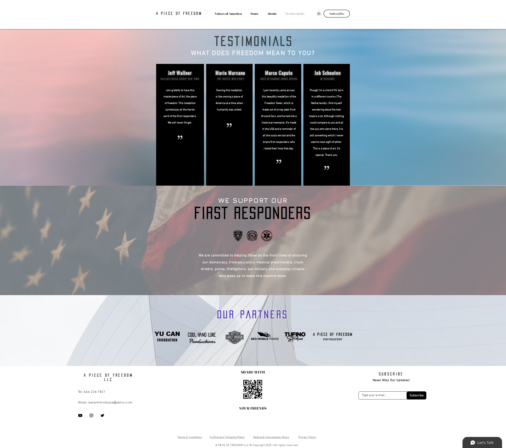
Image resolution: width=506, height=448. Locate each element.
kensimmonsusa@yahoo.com (110, 403)
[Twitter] (102, 415)
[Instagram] (91, 415)
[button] (270, 14)
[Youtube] (80, 415)
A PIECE (166, 13)
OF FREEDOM (189, 13)
